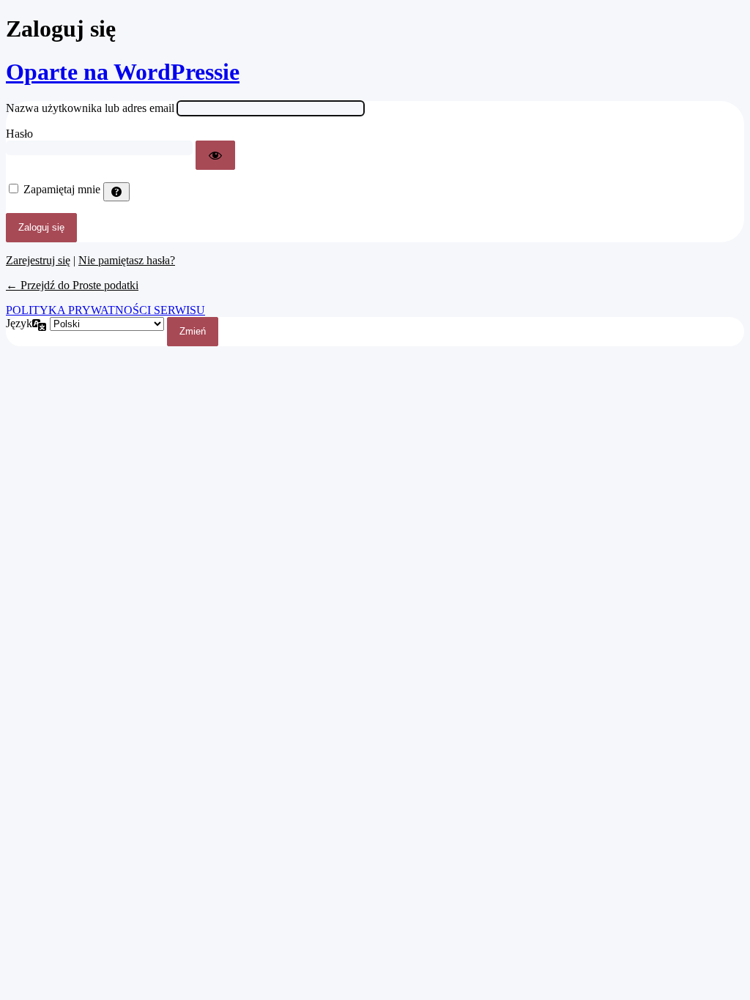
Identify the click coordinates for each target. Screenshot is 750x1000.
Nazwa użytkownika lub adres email (90, 108)
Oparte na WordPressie (123, 72)
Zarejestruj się (38, 260)
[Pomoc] (116, 191)
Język (19, 323)
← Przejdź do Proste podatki (72, 285)
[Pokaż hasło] (215, 155)
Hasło (19, 133)
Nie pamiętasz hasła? (126, 260)
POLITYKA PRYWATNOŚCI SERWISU (105, 310)
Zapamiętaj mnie (61, 189)
